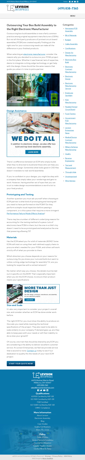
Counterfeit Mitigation (42, 443)
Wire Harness (70, 181)
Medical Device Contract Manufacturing (71, 140)
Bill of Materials (70, 35)
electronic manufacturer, (34, 54)
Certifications (70, 48)
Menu (72, 16)
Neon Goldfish (47, 458)
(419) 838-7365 (68, 8)
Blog (42, 421)
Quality (68, 154)
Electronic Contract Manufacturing (70, 69)
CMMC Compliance (42, 408)
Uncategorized (71, 176)
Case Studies (43, 424)
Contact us (31, 350)
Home (65, 1)
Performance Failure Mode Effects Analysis (25, 213)
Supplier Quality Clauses (42, 446)
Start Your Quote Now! (21, 364)
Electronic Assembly (42, 418)
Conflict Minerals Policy (42, 449)
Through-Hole (70, 172)
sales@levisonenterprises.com (42, 388)
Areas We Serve (42, 430)
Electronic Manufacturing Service (70, 86)
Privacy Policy (57, 456)
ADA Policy (68, 456)
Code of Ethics (42, 437)
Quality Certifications (42, 427)
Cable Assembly (71, 44)
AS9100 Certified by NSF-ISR (42, 396)
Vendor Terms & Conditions (42, 440)
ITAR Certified (42, 402)
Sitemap (48, 456)
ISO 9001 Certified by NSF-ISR (42, 399)
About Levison (42, 415)
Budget (68, 40)
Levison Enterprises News (69, 130)
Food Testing (70, 114)
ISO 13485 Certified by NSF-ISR (42, 405)
